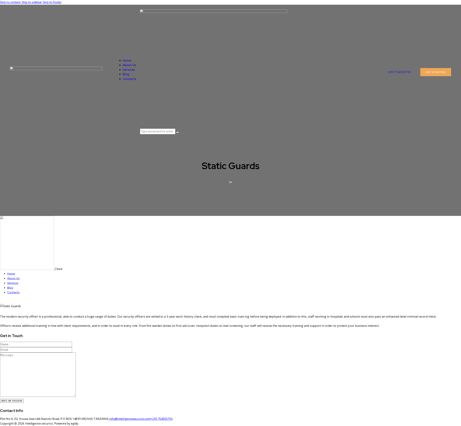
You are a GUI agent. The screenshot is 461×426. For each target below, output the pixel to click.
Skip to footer (52, 2)
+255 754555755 (161, 419)
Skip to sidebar (32, 2)
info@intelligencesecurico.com (129, 419)
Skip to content (10, 2)
